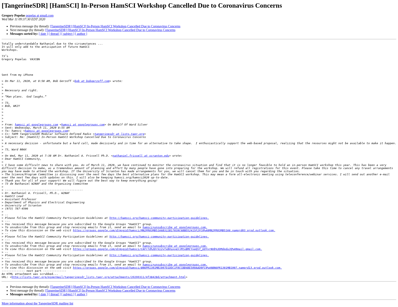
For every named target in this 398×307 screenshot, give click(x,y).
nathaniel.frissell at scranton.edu (141, 155)
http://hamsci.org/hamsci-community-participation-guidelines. (159, 217)
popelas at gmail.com (39, 15)
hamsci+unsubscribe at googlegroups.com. (175, 227)
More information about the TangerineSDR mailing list (37, 303)
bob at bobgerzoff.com (92, 81)
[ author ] (81, 33)
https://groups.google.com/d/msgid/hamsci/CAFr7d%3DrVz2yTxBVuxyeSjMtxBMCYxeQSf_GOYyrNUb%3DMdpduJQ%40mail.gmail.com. (167, 249)
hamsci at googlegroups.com (36, 124)
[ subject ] (67, 33)
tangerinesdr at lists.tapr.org (119, 133)
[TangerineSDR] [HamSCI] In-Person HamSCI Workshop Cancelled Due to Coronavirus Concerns (115, 26)
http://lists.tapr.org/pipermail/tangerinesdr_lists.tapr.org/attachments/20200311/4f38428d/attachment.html (99, 277)
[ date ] (43, 33)
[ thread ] (55, 33)
